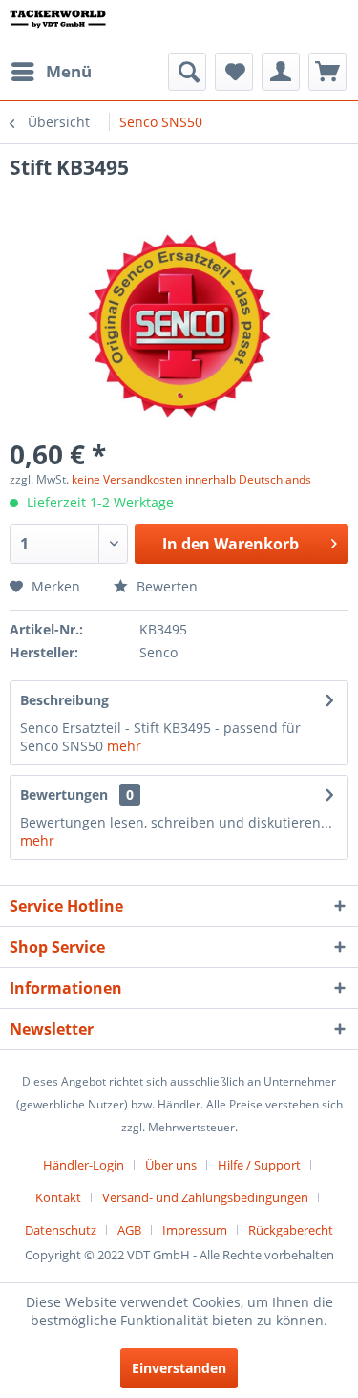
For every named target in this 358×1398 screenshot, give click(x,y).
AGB (129, 1229)
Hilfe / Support (259, 1164)
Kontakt (58, 1197)
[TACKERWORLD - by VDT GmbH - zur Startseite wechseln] (67, 26)
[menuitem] (50, 72)
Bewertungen (64, 794)
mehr (124, 746)
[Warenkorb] (327, 72)
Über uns (171, 1164)
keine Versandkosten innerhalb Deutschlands (191, 479)
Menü (69, 71)
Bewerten (165, 586)
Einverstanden (179, 1368)
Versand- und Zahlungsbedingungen (205, 1197)
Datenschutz (60, 1229)
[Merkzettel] (234, 72)
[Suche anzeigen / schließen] (187, 72)
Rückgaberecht (290, 1229)
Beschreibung (64, 700)
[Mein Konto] (281, 72)
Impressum (194, 1229)
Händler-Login (83, 1164)
